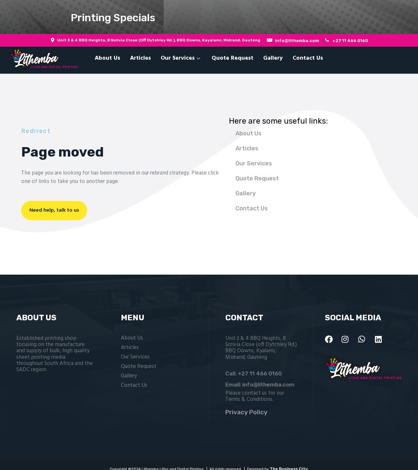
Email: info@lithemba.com (260, 384)
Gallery (273, 58)
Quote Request (232, 58)
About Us (107, 58)
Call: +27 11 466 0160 (253, 373)
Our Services (178, 58)
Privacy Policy (246, 412)
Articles (140, 58)
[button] (209, 17)
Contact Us (308, 58)
